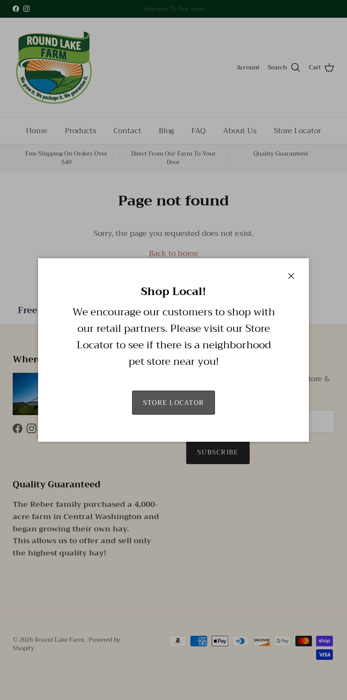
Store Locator (173, 403)
